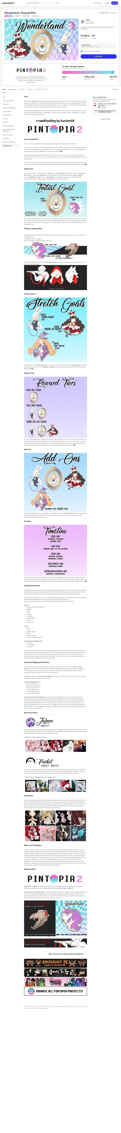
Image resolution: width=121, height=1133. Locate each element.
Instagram (28, 737)
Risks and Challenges (9, 142)
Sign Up (114, 3)
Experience (6, 138)
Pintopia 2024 (7, 145)
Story (3, 89)
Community (38, 89)
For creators (97, 3)
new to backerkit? (8, 100)
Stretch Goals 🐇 (8, 111)
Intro (4, 97)
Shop (44, 737)
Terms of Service (71, 1006)
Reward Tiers (7, 115)
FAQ (46, 89)
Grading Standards (8, 126)
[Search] (58, 3)
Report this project (43, 1008)
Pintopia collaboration (9, 108)
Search (116, 89)
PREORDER (98, 56)
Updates (29, 89)
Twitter (34, 737)
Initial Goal (6, 104)
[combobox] (42, 3)
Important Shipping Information (8, 130)
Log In (107, 3)
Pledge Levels (12, 89)
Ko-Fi (54, 777)
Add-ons (22, 89)
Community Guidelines (60, 1006)
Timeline (5, 122)
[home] (8, 3)
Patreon (39, 737)
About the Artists (8, 135)
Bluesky (43, 777)
